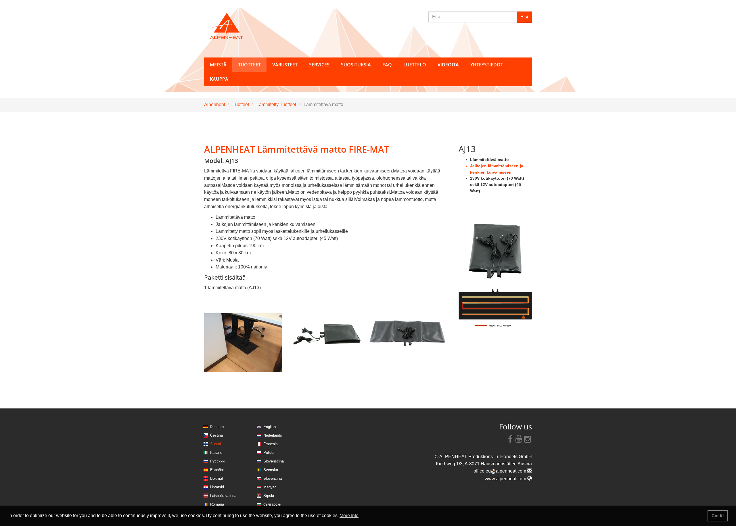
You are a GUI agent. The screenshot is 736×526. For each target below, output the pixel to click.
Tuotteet (241, 104)
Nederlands (272, 435)
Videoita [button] (448, 65)
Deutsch (217, 427)
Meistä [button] (218, 65)
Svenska (270, 470)
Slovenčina (272, 478)
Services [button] (319, 65)
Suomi (215, 444)
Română (217, 504)
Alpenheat (214, 104)
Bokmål (216, 478)
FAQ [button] (387, 65)
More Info (349, 515)
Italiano (216, 452)
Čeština (216, 435)
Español (217, 470)
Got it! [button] (718, 515)
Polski (268, 452)
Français (270, 444)
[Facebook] (510, 438)
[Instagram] (527, 438)
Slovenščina (273, 461)
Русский (217, 461)
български (272, 504)
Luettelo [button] (414, 65)
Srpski (268, 496)
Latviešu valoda (223, 496)
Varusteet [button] (285, 65)
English (269, 427)
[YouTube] (519, 438)
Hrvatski (217, 487)
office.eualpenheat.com (500, 471)
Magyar (269, 487)
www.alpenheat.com (506, 478)
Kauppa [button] (219, 79)
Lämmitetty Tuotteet (276, 104)
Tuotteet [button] (249, 65)
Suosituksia (356, 65)
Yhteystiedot (486, 65)
